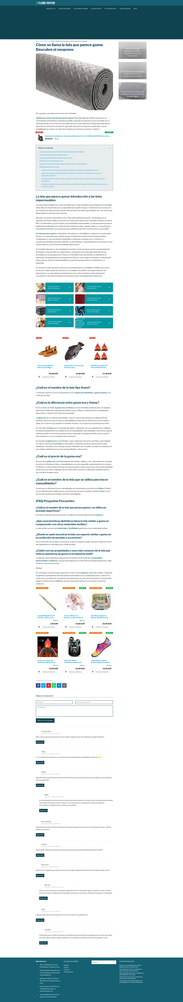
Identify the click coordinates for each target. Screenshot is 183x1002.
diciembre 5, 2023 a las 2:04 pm (54, 797)
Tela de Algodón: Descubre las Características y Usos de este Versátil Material (50, 973)
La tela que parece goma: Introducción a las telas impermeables (61, 152)
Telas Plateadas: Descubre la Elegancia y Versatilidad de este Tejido (131, 973)
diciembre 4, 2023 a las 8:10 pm (50, 753)
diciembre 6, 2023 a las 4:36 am (54, 931)
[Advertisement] (91, 25)
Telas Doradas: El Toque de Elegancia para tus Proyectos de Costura (130, 970)
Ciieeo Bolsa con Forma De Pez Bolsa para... (73, 366)
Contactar (67, 970)
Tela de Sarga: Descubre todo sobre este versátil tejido (49, 996)
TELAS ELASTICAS (124, 8)
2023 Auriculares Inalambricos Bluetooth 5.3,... (72, 661)
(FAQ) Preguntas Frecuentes (49, 167)
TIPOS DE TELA (50, 8)
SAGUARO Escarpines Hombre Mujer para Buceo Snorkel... (100, 661)
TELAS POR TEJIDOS (64, 8)
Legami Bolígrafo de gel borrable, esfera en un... (46, 616)
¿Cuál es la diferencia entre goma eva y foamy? (55, 158)
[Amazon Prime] (56, 139)
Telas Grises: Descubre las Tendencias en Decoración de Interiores (130, 977)
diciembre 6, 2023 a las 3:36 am (50, 911)
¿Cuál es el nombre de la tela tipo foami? (53, 155)
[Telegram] (59, 685)
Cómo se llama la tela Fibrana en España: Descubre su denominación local (49, 989)
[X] (43, 685)
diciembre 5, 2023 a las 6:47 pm (54, 887)
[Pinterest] (48, 685)
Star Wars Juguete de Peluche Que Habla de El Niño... (99, 617)
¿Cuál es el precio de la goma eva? (51, 161)
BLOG (135, 8)
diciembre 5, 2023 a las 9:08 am (50, 823)
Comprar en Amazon (48, 377)
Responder (40, 742)
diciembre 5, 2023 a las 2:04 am (50, 774)
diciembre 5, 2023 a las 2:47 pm (50, 867)
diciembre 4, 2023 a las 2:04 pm (50, 733)
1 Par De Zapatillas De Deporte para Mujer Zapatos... (45, 366)
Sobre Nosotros (68, 972)
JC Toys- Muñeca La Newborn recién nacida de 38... (73, 617)
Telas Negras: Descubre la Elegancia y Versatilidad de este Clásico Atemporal (131, 981)
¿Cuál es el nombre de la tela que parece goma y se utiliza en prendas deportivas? (69, 170)
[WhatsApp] (54, 685)
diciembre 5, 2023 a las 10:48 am (51, 846)
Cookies (66, 967)
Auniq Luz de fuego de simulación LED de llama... (46, 661)
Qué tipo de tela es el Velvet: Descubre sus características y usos (50, 981)
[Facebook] (38, 685)
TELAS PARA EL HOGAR (81, 8)
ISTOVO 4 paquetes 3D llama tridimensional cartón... (99, 366)
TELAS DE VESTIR (96, 8)
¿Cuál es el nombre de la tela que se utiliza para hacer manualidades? (63, 164)
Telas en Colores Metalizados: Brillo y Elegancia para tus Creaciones (130, 966)
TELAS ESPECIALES (110, 8)
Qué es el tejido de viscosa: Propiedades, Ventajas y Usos (50, 966)
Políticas (66, 965)
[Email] (64, 685)
